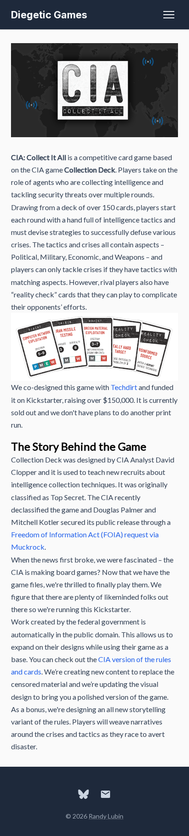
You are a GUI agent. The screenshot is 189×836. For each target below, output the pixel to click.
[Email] (105, 794)
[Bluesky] (83, 794)
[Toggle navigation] (169, 15)
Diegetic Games (49, 15)
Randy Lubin (106, 816)
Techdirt (124, 387)
